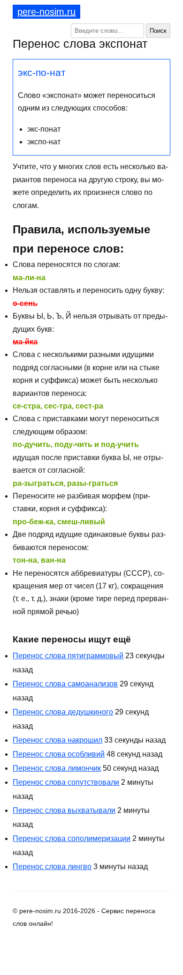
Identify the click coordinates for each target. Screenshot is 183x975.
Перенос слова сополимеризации (71, 838)
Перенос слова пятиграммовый (68, 656)
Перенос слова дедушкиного (63, 712)
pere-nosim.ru (46, 12)
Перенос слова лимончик (57, 768)
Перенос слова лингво (52, 867)
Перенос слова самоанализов (65, 684)
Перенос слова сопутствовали (66, 782)
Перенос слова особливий (59, 754)
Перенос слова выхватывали (64, 810)
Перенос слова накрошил (57, 740)
